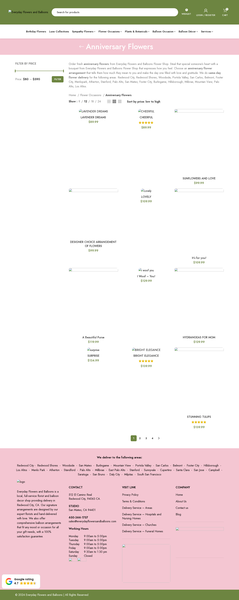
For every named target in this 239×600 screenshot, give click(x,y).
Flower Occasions (91, 95)
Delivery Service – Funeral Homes (142, 531)
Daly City (114, 474)
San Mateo (85, 465)
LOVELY (146, 197)
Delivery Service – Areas (137, 508)
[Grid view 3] (114, 101)
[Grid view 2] (109, 101)
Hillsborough (211, 465)
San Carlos (162, 465)
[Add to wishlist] (221, 123)
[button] (21, 581)
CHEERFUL (146, 117)
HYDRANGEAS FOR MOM (199, 337)
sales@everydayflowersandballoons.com (92, 521)
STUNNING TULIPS (199, 417)
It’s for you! (199, 258)
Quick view (221, 115)
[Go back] (81, 46)
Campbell (214, 470)
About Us (181, 501)
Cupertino (166, 470)
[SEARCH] (173, 12)
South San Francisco (149, 474)
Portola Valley (143, 465)
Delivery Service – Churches (139, 525)
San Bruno (99, 474)
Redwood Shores (47, 465)
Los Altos (21, 470)
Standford (69, 470)
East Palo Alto (117, 470)
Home (73, 95)
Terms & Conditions (133, 501)
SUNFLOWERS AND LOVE (199, 178)
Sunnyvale (150, 470)
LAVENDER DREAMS (93, 117)
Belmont (177, 465)
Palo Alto (85, 470)
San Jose (199, 470)
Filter (57, 79)
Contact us (182, 508)
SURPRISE (93, 356)
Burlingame (102, 465)
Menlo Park (38, 470)
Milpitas (128, 474)
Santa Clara (182, 470)
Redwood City (25, 465)
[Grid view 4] (119, 101)
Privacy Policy (130, 495)
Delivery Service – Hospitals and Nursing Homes (141, 516)
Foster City (193, 465)
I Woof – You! (146, 276)
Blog (178, 514)
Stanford (135, 470)
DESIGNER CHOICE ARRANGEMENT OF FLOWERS (93, 244)
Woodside (68, 465)
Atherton (54, 470)
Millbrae (99, 470)
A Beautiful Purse (93, 337)
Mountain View (122, 465)
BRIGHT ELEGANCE (146, 356)
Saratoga (83, 474)
